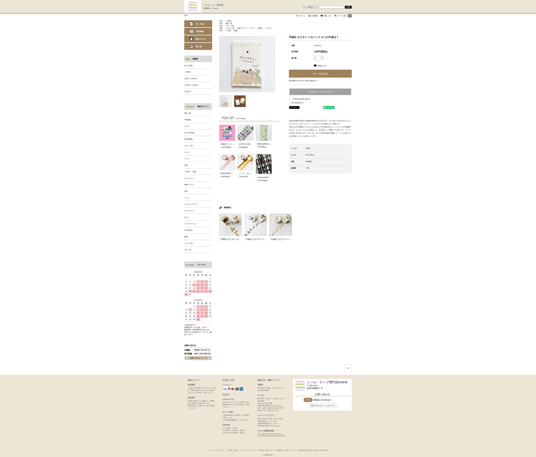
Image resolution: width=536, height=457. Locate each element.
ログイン (302, 16)
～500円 (228, 21)
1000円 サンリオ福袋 (229, 144)
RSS (321, 450)
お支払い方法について (267, 450)
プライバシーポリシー (248, 450)
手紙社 (259, 28)
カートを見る (343, 16)
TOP (186, 16)
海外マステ (198, 38)
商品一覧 (229, 23)
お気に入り (327, 16)
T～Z (252, 28)
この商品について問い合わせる (320, 92)
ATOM (326, 450)
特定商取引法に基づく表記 (307, 450)
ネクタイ (269, 28)
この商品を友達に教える (301, 99)
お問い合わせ (233, 450)
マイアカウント (220, 450)
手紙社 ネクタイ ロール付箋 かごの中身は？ (241, 239)
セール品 (198, 23)
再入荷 (198, 46)
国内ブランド (242, 28)
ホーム (210, 450)
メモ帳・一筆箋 (231, 31)
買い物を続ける (297, 103)
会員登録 (314, 16)
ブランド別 (230, 26)
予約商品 (198, 31)
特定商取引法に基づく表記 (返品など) (303, 81)
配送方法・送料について (286, 450)
